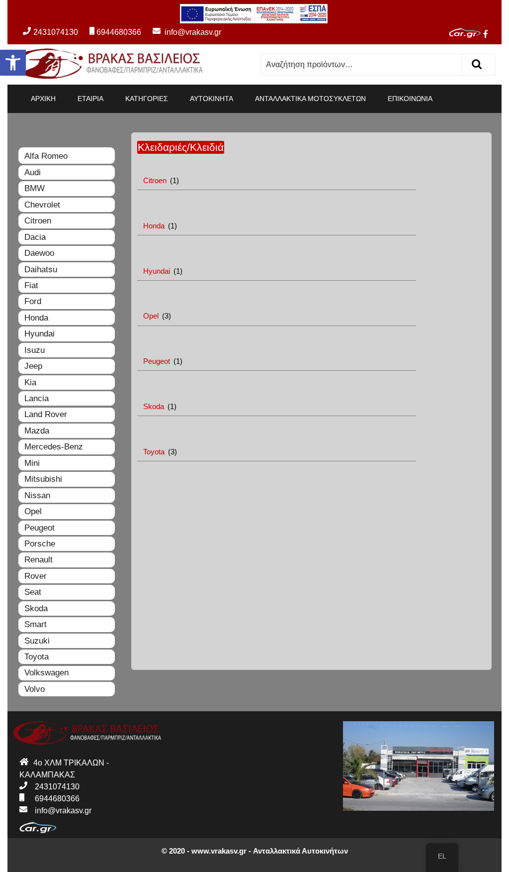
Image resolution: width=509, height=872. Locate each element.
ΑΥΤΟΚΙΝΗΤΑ (211, 99)
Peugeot (39, 528)
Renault (38, 559)
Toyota (36, 656)
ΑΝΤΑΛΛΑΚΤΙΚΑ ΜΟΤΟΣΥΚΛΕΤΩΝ (310, 99)
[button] (13, 63)
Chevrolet (42, 205)
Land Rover (45, 414)
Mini (32, 463)
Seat (32, 592)
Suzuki (37, 641)
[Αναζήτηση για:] (361, 64)
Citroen (37, 220)
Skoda (36, 608)
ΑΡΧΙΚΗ (43, 99)
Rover (35, 576)
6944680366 (118, 32)
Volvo (34, 689)
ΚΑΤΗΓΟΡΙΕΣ (146, 99)
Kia (30, 382)
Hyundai (39, 333)
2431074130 (55, 32)
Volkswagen (46, 672)
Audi (32, 172)
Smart (35, 624)
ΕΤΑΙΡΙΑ (90, 99)
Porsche (39, 543)
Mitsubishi (43, 479)
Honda (36, 318)
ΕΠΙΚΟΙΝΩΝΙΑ (410, 99)
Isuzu (34, 350)
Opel (33, 511)
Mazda (36, 431)
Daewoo (39, 253)
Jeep (33, 366)
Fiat (31, 285)
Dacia (35, 237)
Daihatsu (40, 269)
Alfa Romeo (46, 156)
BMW (34, 188)
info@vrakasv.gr (182, 32)
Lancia (36, 398)
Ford (32, 301)
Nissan (37, 495)
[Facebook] (490, 34)
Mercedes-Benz (53, 446)
